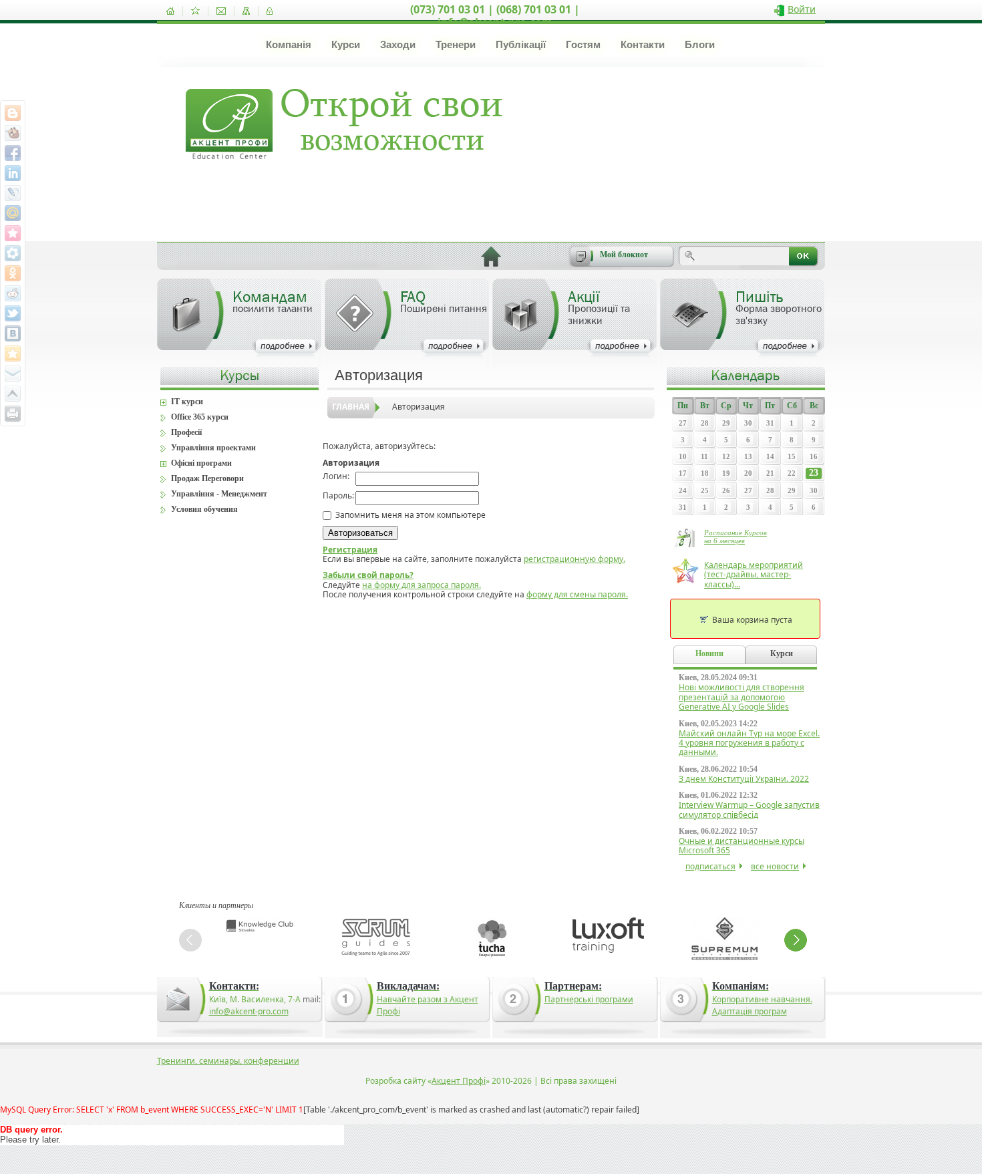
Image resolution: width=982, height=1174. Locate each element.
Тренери (456, 44)
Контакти (643, 44)
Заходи (398, 44)
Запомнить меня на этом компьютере (409, 515)
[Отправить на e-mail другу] (13, 373)
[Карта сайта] (246, 11)
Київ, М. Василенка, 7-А (255, 999)
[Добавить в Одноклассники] (13, 273)
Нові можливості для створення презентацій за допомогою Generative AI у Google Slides (741, 697)
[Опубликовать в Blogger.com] (13, 113)
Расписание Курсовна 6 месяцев (735, 537)
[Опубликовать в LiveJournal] (13, 193)
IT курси (187, 401)
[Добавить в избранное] (195, 11)
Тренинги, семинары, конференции (228, 1060)
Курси (345, 44)
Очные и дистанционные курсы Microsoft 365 (741, 845)
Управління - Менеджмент (219, 493)
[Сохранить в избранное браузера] (13, 353)
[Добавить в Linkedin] (13, 173)
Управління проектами (213, 447)
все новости (775, 866)
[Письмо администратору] (221, 11)
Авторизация (418, 406)
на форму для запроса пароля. (421, 585)
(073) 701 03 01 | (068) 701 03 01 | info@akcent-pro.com (495, 15)
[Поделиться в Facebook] (13, 153)
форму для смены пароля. (577, 594)
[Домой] (170, 11)
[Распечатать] (13, 414)
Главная (350, 406)
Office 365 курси (199, 417)
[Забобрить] (13, 133)
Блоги (700, 44)
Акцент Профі (459, 1080)
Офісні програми (201, 463)
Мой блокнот (624, 254)
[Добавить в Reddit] (13, 293)
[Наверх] (13, 394)
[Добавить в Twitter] (13, 313)
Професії (186, 432)
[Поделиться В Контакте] (13, 333)
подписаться (710, 866)
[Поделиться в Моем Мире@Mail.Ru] (13, 213)
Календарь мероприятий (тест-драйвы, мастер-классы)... (753, 574)
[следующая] (795, 940)
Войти (802, 9)
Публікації (521, 44)
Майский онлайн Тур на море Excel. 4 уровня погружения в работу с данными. (749, 743)
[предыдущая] (190, 940)
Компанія (288, 44)
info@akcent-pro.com (249, 1011)
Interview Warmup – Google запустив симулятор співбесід (749, 809)
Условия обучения (204, 509)
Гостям (583, 44)
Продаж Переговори (207, 478)
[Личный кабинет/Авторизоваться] (270, 11)
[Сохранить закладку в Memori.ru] (13, 233)
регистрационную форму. (574, 559)
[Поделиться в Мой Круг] (13, 253)
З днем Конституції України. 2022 (744, 778)
